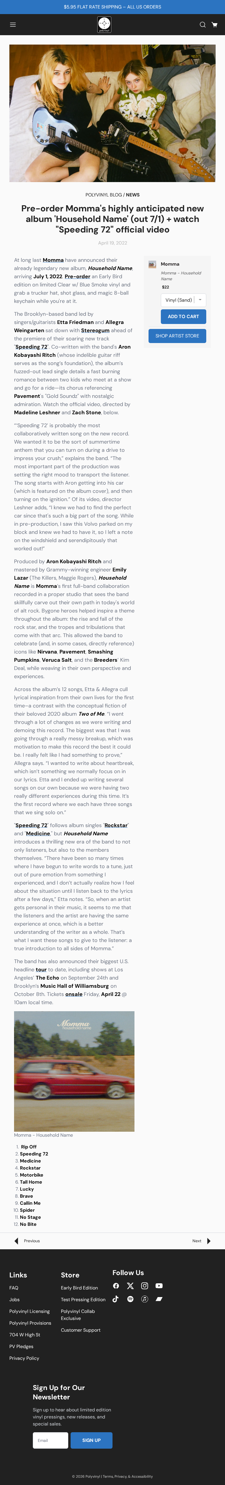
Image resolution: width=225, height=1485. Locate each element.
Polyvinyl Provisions (30, 1323)
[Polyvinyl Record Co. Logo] (105, 24)
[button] (12, 24)
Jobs (14, 1299)
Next (197, 1240)
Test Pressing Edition (83, 1299)
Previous (31, 1240)
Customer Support (80, 1330)
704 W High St (24, 1335)
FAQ (13, 1288)
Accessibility (142, 1476)
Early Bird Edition (79, 1288)
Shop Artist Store (177, 336)
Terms (108, 1476)
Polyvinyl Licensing (29, 1311)
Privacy (121, 1476)
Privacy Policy (24, 1358)
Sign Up (91, 1440)
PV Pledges (21, 1346)
